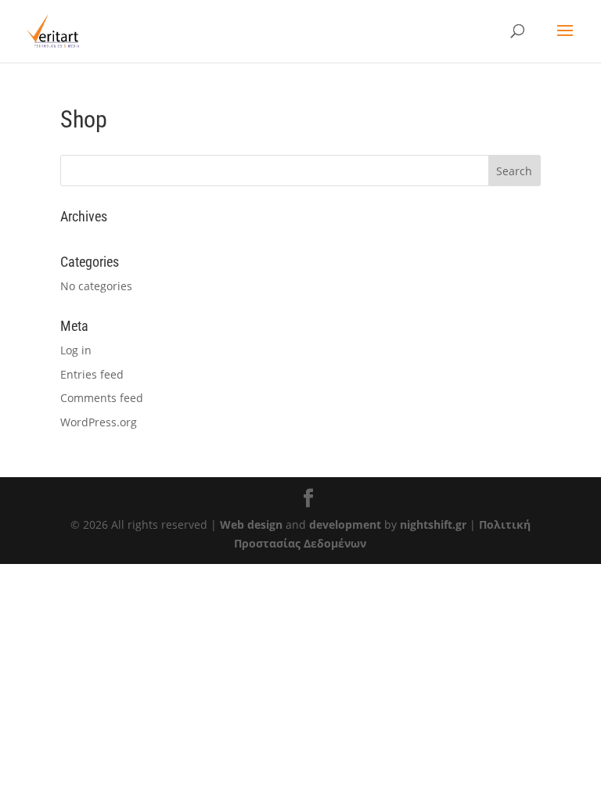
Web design (251, 524)
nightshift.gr (433, 524)
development (345, 524)
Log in (76, 350)
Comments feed (101, 397)
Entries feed (92, 374)
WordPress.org (98, 422)
